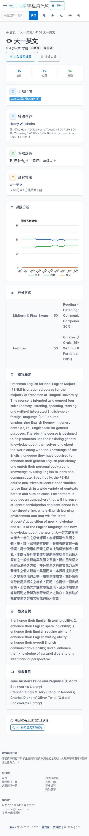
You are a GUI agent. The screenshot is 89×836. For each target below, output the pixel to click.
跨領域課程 (51, 778)
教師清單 (50, 789)
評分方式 (24, 293)
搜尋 (33, 15)
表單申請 (50, 782)
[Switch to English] (61, 15)
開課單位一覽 (9, 782)
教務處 (57, 827)
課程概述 (24, 374)
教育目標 (24, 611)
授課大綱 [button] (50, 56)
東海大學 (14, 827)
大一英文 (26, 32)
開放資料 (50, 785)
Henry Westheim (22, 124)
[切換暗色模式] (78, 15)
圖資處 (45, 827)
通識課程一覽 (9, 785)
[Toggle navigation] (5, 5)
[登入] (52, 15)
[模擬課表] (44, 15)
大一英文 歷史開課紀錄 (29, 727)
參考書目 (24, 672)
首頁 (12, 32)
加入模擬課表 (22, 56)
